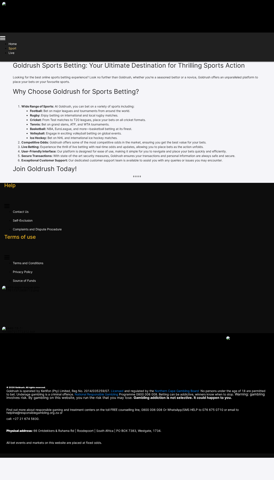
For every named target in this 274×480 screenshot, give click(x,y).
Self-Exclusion (23, 220)
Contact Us (20, 211)
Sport (12, 48)
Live (11, 53)
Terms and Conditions (28, 263)
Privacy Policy (23, 272)
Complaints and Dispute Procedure (37, 229)
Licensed (117, 391)
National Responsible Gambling (96, 394)
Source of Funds (24, 280)
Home (13, 44)
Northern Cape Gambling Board (177, 391)
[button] (2, 39)
